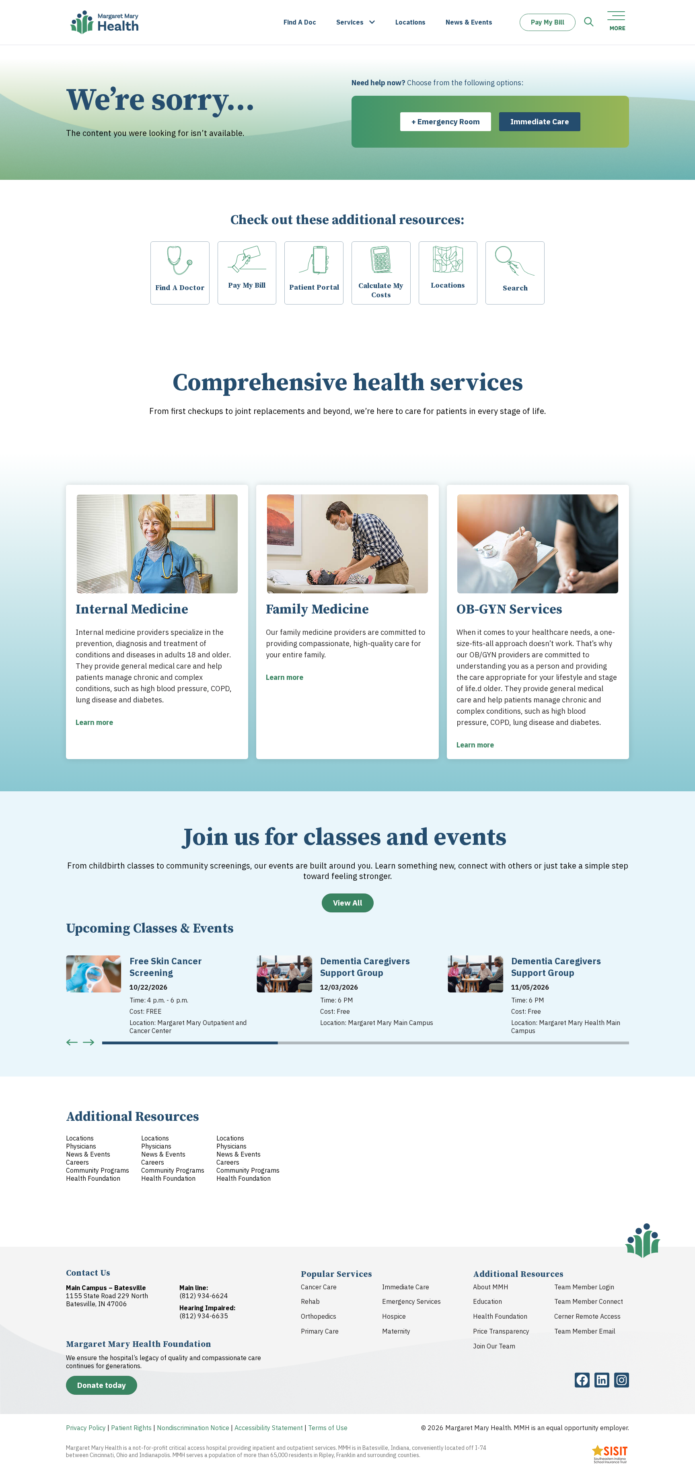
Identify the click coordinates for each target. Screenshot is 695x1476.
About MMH (490, 1287)
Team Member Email (584, 1331)
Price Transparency (501, 1331)
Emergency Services (411, 1301)
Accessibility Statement (268, 1428)
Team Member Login (584, 1287)
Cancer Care (319, 1287)
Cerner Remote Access (587, 1316)
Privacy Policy (86, 1428)
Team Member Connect (588, 1301)
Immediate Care (405, 1287)
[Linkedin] (601, 1380)
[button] (72, 1042)
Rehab (310, 1301)
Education (487, 1301)
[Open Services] (372, 22)
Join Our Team (494, 1346)
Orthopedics (318, 1316)
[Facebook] (582, 1380)
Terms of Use (328, 1428)
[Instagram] (621, 1380)
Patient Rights (131, 1428)
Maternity (396, 1331)
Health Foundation (500, 1316)
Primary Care (320, 1331)
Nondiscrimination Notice (193, 1428)
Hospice (394, 1316)
